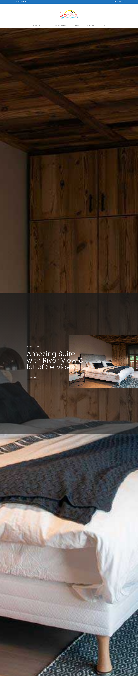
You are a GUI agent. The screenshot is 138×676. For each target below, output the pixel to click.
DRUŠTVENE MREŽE (22, 2)
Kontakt (102, 26)
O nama (90, 26)
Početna (36, 26)
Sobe (46, 26)
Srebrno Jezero (60, 26)
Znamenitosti (77, 26)
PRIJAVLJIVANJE (119, 2)
